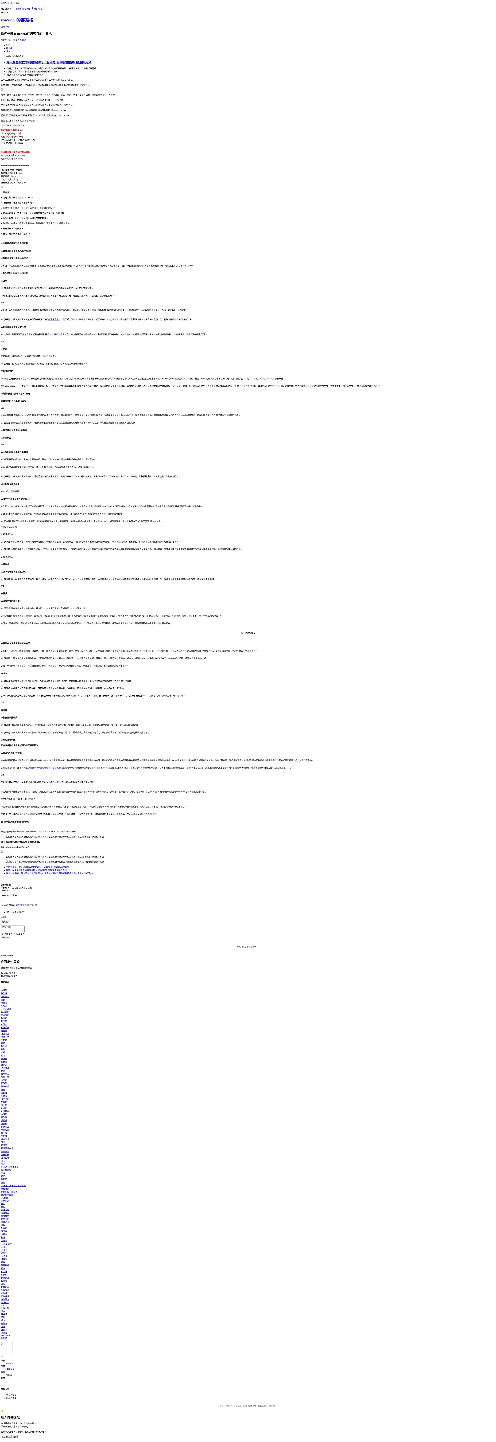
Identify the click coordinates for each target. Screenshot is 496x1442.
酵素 (3, 1142)
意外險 (4, 1145)
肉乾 (3, 1052)
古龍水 (4, 1323)
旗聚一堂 (5, 1037)
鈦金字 (4, 1253)
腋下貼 (4, 1021)
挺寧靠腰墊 (6, 1170)
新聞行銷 (5, 1308)
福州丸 (4, 1065)
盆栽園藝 (5, 1158)
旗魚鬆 (4, 1040)
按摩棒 (4, 1281)
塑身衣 (4, 1330)
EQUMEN (5, 1335)
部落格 (9, 48)
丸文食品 (5, 1034)
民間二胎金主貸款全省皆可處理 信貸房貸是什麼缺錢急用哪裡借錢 (36, 870)
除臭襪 (4, 1003)
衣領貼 (4, 990)
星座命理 (22, 40)
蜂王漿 (4, 1133)
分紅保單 (5, 1151)
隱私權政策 (262, 1406)
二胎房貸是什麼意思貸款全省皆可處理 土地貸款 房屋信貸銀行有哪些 (37, 867)
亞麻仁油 (5, 1130)
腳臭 (3, 1000)
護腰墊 (4, 1179)
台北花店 (5, 1219)
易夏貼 (4, 1018)
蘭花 (3, 1164)
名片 (8, 51)
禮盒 (3, 1043)
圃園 (3, 1327)
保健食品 (5, 1127)
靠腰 (3, 1173)
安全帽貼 (5, 1015)
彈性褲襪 (5, 1265)
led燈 (3, 1247)
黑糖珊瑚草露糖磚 (9, 1192)
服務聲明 (272, 1406)
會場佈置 (5, 1216)
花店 (3, 1206)
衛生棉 (4, 1293)
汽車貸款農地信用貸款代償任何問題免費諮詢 (44, 768)
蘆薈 (3, 1311)
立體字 (4, 1234)
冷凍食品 (5, 1068)
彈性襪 (4, 1259)
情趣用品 (5, 1278)
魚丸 (3, 1055)
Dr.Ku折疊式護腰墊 (10, 1167)
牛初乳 (4, 1136)
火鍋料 (4, 1062)
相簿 (8, 45)
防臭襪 (4, 1006)
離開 (15, 1437)
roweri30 (4, 890)
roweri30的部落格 (17, 20)
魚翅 (3, 1071)
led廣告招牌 (6, 1244)
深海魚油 (5, 1139)
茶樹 (3, 1317)
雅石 (3, 1161)
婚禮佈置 (5, 1213)
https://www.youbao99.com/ (12, 125)
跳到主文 (5, 27)
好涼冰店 (5, 1012)
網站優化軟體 (7, 1195)
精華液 (4, 1314)
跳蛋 (3, 1284)
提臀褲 (4, 1338)
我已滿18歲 (6, 1437)
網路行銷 (5, 1303)
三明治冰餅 (6, 1009)
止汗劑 (4, 1024)
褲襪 (3, 1262)
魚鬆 (3, 1049)
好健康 (4, 1124)
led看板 (4, 1256)
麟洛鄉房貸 (53, 319)
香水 (3, 1320)
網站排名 (5, 1201)
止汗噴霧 (5, 1027)
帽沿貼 (4, 993)
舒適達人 (5, 1299)
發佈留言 (5, 937)
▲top (3, 917)
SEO (3, 1203)
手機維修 (5, 1290)
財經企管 (21, 912)
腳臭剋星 (5, 997)
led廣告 (4, 1250)
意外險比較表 (7, 1148)
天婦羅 (4, 1058)
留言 (24, 905)
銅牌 (3, 1237)
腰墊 (3, 1176)
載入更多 (5, 922)
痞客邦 (19, 905)
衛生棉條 (5, 1296)
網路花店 (5, 1210)
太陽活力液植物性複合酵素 (13, 1186)
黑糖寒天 (5, 1189)
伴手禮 (4, 1046)
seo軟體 (4, 1198)
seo (2, 1305)
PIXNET (229, 1406)
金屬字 (4, 1241)
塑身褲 (4, 1333)
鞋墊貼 (4, 1031)
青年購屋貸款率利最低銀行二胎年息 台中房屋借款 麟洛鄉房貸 (48, 62)
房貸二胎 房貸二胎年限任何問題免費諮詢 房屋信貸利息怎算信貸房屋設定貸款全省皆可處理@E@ (50, 873)
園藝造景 (5, 1155)
